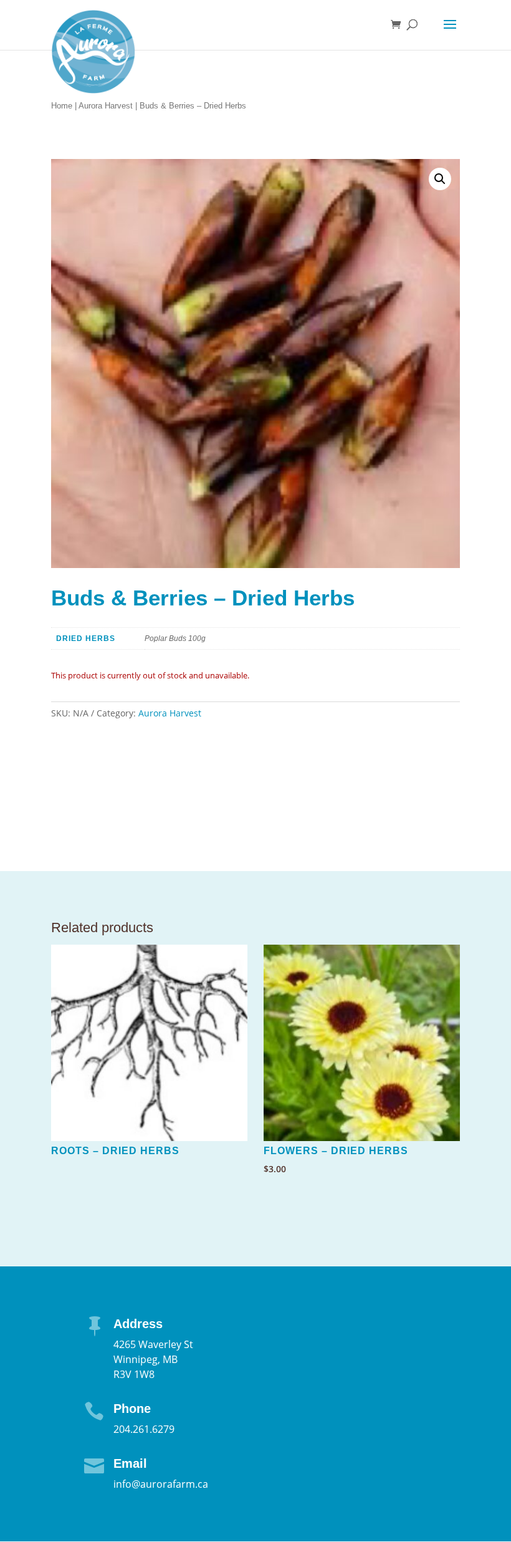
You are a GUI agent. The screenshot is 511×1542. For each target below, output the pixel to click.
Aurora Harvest (106, 105)
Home (61, 105)
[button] (440, 179)
